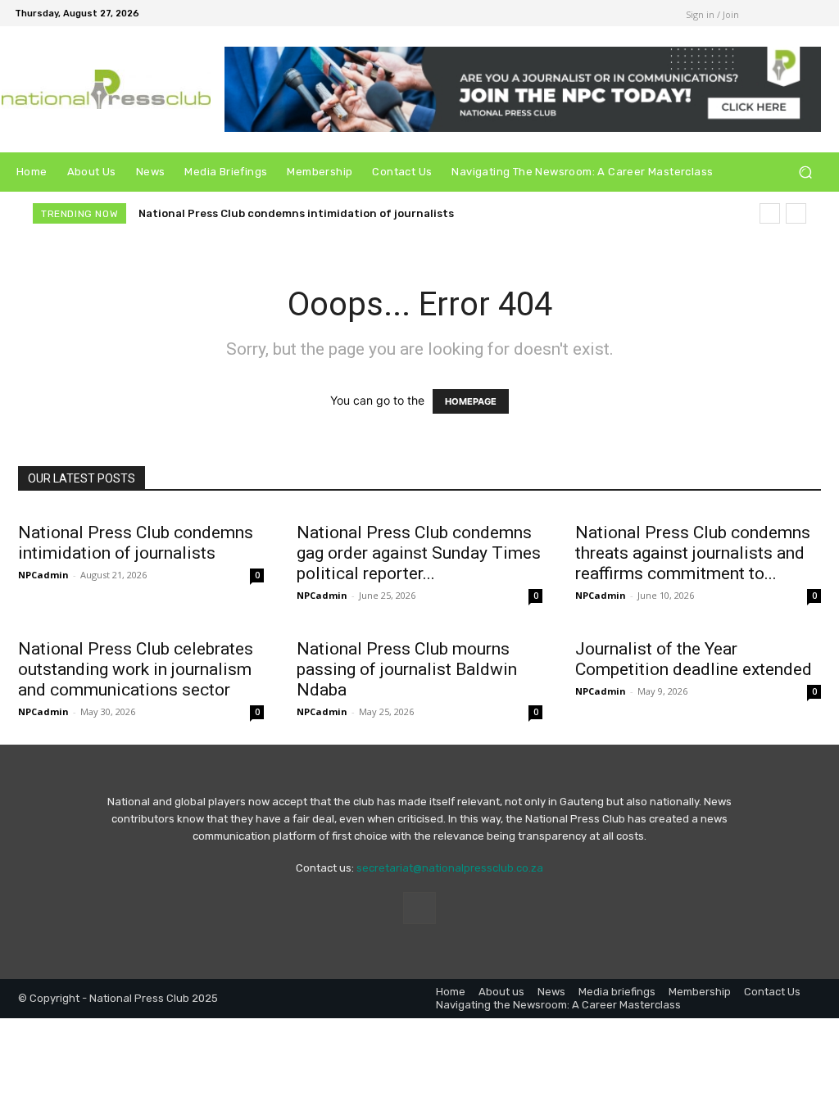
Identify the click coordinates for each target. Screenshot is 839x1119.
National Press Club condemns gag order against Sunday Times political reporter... (419, 553)
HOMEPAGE (471, 401)
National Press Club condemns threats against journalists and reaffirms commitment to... (692, 553)
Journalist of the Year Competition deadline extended (693, 659)
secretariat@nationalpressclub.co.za (449, 868)
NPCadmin (43, 575)
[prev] (770, 213)
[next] (796, 213)
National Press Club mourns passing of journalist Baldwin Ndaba (407, 669)
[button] (805, 172)
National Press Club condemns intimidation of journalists (296, 213)
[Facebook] (643, 13)
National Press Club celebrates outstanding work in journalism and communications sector (135, 669)
